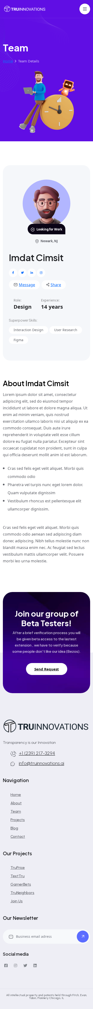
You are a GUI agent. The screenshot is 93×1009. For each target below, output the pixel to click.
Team (15, 811)
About (16, 803)
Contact (17, 836)
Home (15, 794)
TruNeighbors (22, 892)
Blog (14, 828)
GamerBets (20, 884)
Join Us (16, 901)
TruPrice (17, 867)
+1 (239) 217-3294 (37, 753)
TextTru (17, 876)
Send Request (46, 669)
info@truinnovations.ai (41, 763)
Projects (17, 819)
